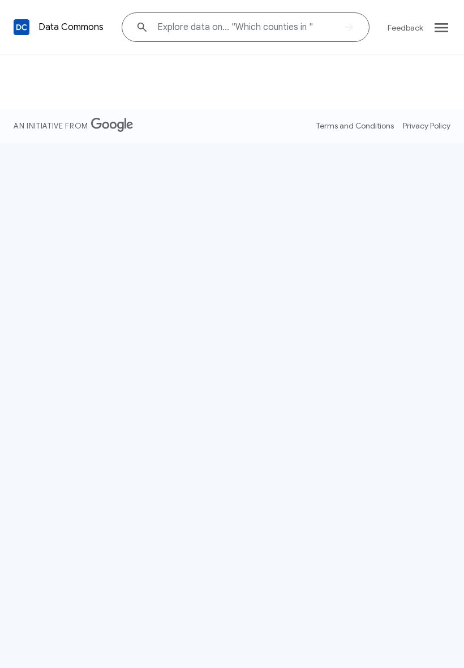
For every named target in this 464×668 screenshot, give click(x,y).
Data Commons (71, 27)
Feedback (405, 28)
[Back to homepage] (21, 27)
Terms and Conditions (355, 126)
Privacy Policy (426, 126)
